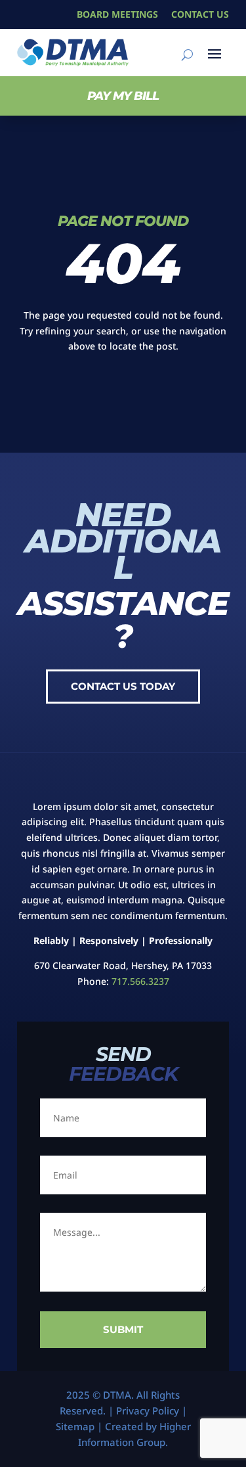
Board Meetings (117, 14)
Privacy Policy (147, 1410)
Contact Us (200, 14)
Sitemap (75, 1426)
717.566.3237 (140, 981)
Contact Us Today (123, 686)
